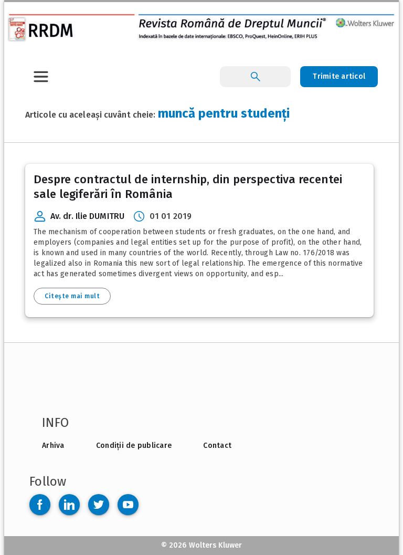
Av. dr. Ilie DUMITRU (87, 216)
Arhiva (53, 445)
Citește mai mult (72, 296)
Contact (217, 445)
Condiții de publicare (134, 445)
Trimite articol (339, 76)
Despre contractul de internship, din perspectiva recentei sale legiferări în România (188, 186)
